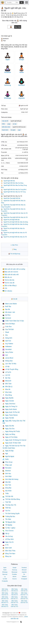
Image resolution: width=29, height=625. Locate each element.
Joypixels (21, 98)
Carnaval (7, 318)
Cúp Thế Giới (8, 329)
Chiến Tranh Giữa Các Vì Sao (13, 321)
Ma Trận (6, 378)
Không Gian (8, 361)
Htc (24, 574)
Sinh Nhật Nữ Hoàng (10, 479)
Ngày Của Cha (8, 428)
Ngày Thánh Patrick (10, 415)
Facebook (7, 72)
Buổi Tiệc (7, 306)
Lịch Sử (6, 375)
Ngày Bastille (8, 398)
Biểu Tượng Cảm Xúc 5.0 (14, 593)
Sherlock (7, 471)
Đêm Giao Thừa (9, 551)
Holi (5, 355)
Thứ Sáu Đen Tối (9, 505)
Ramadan (7, 468)
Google (21, 59)
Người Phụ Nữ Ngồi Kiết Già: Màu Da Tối (14, 237)
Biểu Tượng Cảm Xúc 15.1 (4, 605)
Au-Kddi (5, 579)
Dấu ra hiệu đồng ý (9, 285)
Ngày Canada (8, 401)
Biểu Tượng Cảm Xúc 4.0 (5, 593)
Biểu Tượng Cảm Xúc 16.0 (14, 605)
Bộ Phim (7, 315)
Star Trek (7, 485)
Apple (8, 59)
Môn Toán (7, 383)
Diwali (6, 332)
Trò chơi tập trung (14, 253)
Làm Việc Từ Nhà (9, 364)
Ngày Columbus (9, 404)
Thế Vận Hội (8, 496)
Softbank (24, 576)
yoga (9, 124)
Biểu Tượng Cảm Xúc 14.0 (14, 601)
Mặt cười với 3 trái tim (10, 272)
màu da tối (5, 121)
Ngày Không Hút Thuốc (11, 431)
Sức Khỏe (7, 491)
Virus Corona (8, 530)
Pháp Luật (7, 465)
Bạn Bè (6, 309)
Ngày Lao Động (9, 434)
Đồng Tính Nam (9, 553)
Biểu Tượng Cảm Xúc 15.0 (24, 601)
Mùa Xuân (7, 392)
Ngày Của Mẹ (8, 426)
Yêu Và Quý (8, 536)
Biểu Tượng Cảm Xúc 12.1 (14, 597)
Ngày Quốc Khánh (10, 409)
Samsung (7, 85)
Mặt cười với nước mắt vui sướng (14, 269)
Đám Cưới (7, 548)
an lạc (14, 124)
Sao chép (17, 26)
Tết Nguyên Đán (9, 522)
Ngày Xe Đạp (8, 451)
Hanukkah (7, 349)
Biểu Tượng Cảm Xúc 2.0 (14, 590)
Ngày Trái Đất (8, 418)
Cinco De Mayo (9, 324)
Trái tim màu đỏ (8, 283)
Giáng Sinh (7, 338)
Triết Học (7, 508)
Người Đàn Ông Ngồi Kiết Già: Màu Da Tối (14, 217)
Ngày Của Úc (8, 542)
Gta (5, 335)
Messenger (14, 572)
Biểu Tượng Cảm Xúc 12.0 (4, 597)
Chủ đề (14, 299)
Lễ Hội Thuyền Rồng (10, 369)
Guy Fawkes (8, 343)
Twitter (21, 72)
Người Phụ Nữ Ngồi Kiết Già (10, 219)
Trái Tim (6, 511)
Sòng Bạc (7, 488)
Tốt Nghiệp (7, 525)
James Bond (8, 358)
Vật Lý (6, 533)
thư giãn (13, 130)
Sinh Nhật (7, 476)
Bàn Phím (14, 245)
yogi (19, 130)
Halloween (7, 346)
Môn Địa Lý (7, 386)
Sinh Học (7, 473)
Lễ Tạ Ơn (7, 372)
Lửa (5, 288)
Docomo (14, 579)
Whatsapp (7, 98)
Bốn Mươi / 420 (9, 312)
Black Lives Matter (10, 304)
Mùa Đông (7, 395)
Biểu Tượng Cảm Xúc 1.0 (5, 590)
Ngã (5, 453)
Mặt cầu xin (7, 277)
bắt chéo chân (6, 127)
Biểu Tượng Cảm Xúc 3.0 (24, 590)
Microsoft (21, 85)
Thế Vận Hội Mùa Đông (11, 499)
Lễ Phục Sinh (8, 539)
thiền (3, 124)
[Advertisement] (14, 31)
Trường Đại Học (9, 516)
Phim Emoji (7, 462)
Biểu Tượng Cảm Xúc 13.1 (4, 601)
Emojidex (14, 574)
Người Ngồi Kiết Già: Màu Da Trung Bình (13, 189)
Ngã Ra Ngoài (8, 456)
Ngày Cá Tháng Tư (10, 406)
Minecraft (7, 381)
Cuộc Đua (7, 326)
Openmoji (4, 574)
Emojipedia (5, 581)
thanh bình (5, 130)
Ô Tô (5, 545)
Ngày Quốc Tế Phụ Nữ (11, 412)
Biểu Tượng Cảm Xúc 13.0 (24, 597)
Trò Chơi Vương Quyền (11, 513)
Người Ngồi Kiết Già (8, 181)
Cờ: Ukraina (7, 291)
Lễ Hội (6, 366)
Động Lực (7, 556)
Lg (4, 576)
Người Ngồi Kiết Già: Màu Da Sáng (12, 183)
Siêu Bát (7, 482)
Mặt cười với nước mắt (11, 274)
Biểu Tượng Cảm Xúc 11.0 (24, 593)
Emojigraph (24, 579)
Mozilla (14, 576)
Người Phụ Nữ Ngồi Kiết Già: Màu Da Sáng (14, 222)
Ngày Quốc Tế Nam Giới (12, 443)
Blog (14, 249)
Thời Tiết (7, 502)
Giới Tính (7, 341)
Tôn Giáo (7, 519)
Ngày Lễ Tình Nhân (10, 437)
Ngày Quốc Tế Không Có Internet (14, 440)
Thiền (6, 493)
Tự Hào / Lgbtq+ (9, 528)
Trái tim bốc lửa (8, 280)
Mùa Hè (6, 389)
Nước (6, 459)
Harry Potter (8, 352)
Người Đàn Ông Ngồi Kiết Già (10, 198)
